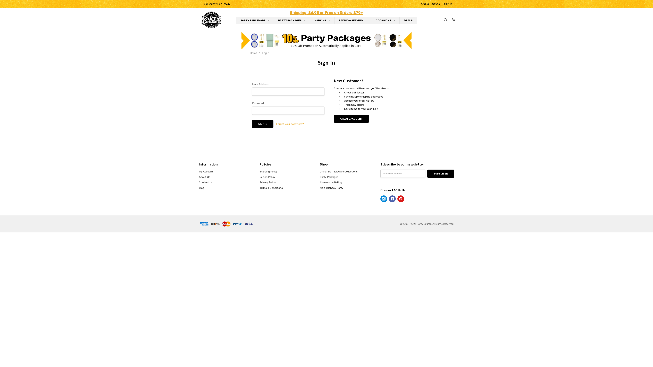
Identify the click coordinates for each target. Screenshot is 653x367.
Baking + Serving (351, 20)
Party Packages (290, 20)
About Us (204, 177)
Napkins (320, 20)
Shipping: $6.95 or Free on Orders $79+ (326, 12)
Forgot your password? (290, 124)
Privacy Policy (267, 182)
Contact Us (206, 182)
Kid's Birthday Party (331, 187)
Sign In (448, 3)
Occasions (383, 20)
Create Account (430, 3)
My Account (206, 171)
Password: (258, 103)
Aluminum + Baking (331, 182)
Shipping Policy (268, 171)
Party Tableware (252, 20)
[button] (326, 40)
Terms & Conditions (271, 187)
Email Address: (260, 84)
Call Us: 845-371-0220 (217, 3)
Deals (408, 20)
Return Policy (267, 177)
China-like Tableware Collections (339, 171)
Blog (201, 187)
